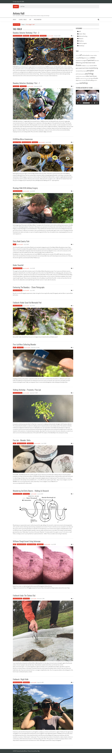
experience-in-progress (81, 60)
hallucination (88, 62)
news (77, 70)
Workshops (43, 36)
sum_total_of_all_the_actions (83, 78)
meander (91, 65)
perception (90, 70)
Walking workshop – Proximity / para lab (27, 389)
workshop (83, 83)
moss (86, 68)
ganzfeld (83, 62)
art (81, 54)
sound (77, 78)
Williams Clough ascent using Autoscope (26, 541)
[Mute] (94, 103)
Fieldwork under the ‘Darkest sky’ (24, 595)
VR (86, 80)
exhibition (92, 58)
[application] (87, 97)
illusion (78, 65)
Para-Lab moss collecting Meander (24, 344)
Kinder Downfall (18, 265)
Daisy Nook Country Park (21, 241)
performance (78, 74)
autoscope (91, 55)
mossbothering (93, 68)
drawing (81, 58)
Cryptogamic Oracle (25, 6)
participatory (84, 70)
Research (81, 38)
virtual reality (83, 80)
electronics (86, 58)
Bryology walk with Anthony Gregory (25, 187)
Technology (91, 78)
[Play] (78, 103)
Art (30, 19)
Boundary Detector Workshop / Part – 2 (26, 32)
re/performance (79, 76)
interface (87, 65)
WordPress (24, 751)
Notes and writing (18, 36)
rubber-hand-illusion (91, 76)
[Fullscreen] (97, 103)
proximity (83, 74)
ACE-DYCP (77, 55)
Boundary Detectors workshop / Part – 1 (26, 83)
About (14, 19)
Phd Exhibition (37, 19)
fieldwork (78, 62)
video (80, 80)
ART (14, 244)
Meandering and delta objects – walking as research (31, 490)
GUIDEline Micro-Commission (23, 139)
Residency (26, 36)
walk (88, 80)
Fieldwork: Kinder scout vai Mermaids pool (27, 302)
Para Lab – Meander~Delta (21, 440)
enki (89, 58)
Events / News (23, 19)
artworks (87, 55)
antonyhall (50, 36)
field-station (97, 60)
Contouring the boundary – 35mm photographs (28, 287)
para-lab (80, 71)
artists (83, 55)
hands (93, 62)
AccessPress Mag (35, 751)
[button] (87, 97)
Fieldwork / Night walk (20, 679)
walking (91, 80)
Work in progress (34, 36)
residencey (83, 76)
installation (84, 65)
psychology (89, 73)
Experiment (90, 60)
